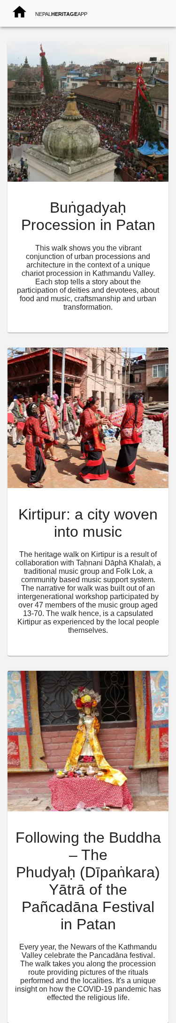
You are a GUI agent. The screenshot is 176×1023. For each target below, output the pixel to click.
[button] (88, 45)
